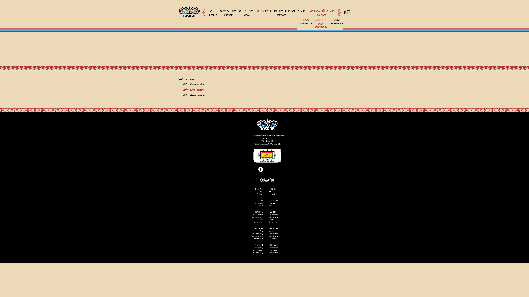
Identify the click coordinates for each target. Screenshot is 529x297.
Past (261, 191)
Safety (260, 231)
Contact (258, 245)
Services (258, 228)
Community (258, 233)
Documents (258, 222)
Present (260, 194)
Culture (258, 200)
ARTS (261, 205)
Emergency (258, 247)
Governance (258, 214)
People (259, 188)
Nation (259, 212)
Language (259, 203)
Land (261, 219)
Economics (258, 238)
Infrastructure (257, 217)
